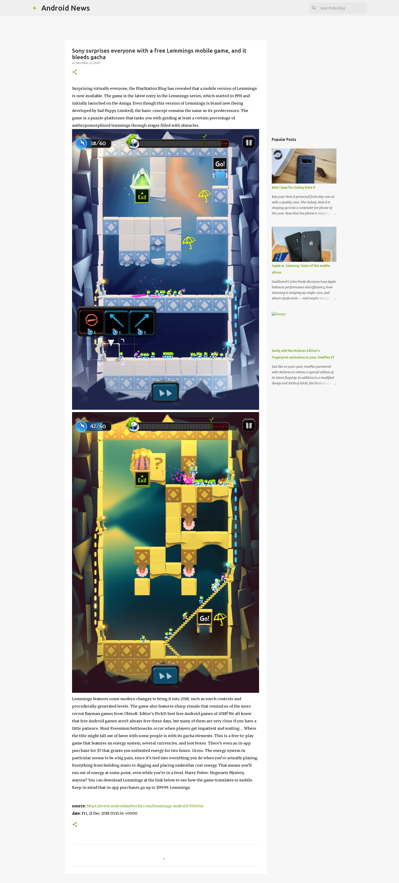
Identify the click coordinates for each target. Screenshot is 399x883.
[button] (75, 72)
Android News (65, 8)
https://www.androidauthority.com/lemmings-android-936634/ (145, 806)
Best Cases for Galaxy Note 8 (293, 187)
